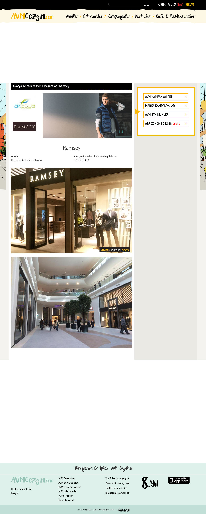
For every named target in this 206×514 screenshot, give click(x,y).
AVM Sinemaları (66, 478)
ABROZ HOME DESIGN (162, 123)
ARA (146, 4)
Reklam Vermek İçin (21, 488)
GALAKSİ (124, 510)
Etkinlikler (93, 16)
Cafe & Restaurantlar (175, 16)
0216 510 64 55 (81, 160)
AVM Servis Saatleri (68, 482)
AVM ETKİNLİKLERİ (157, 114)
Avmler (72, 16)
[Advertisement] (103, 49)
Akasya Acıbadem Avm (27, 86)
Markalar (143, 16)
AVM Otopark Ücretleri (69, 487)
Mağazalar (50, 86)
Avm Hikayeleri (66, 500)
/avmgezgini (123, 478)
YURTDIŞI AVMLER (170, 4)
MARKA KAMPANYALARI (160, 106)
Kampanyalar (119, 16)
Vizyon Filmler (65, 495)
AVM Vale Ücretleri (67, 491)
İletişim (14, 493)
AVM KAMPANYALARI (158, 96)
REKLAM (189, 4)
